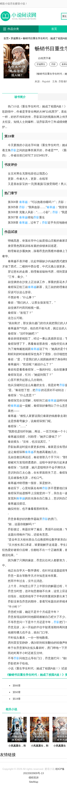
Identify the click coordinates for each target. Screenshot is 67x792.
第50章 (17, 692)
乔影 (53, 64)
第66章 (17, 685)
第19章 (17, 698)
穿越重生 (16, 38)
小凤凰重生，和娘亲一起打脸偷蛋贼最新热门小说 (39, 752)
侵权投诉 (34, 777)
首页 (54, 28)
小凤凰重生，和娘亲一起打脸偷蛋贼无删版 (17, 750)
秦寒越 (23, 202)
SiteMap (33, 781)
